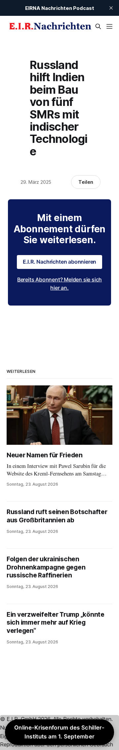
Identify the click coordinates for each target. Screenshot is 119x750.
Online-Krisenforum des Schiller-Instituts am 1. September (59, 732)
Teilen (85, 182)
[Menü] (109, 26)
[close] (111, 8)
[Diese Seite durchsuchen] (98, 26)
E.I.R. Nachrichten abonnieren (60, 261)
